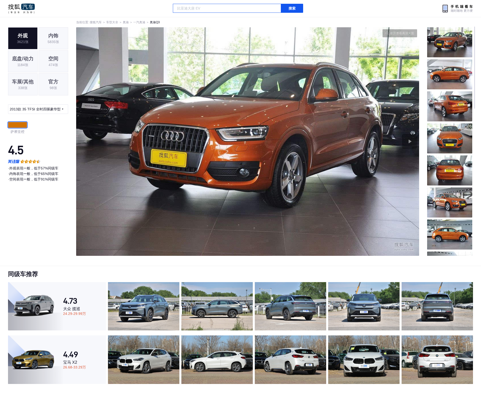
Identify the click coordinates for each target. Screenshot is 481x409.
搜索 (292, 8)
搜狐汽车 (21, 9)
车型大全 (112, 22)
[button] (162, 141)
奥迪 (126, 22)
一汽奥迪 (139, 22)
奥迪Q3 (155, 22)
